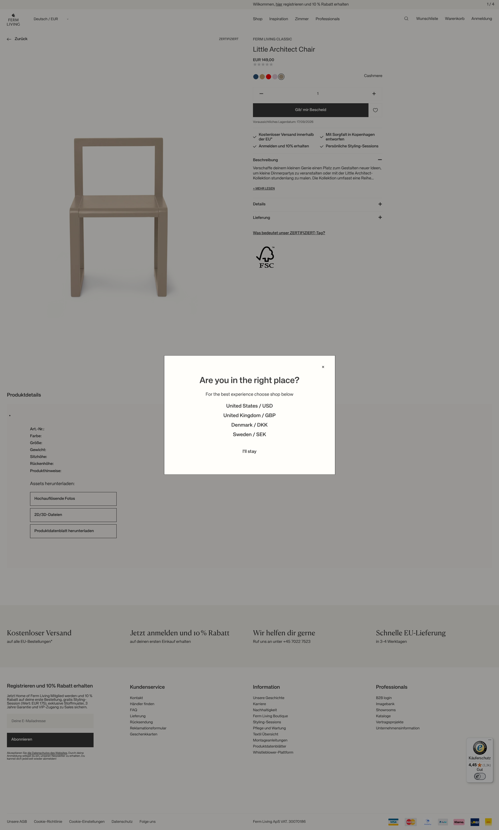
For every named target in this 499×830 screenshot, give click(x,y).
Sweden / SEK (249, 434)
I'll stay (250, 451)
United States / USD (249, 406)
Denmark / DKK (249, 425)
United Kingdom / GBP (249, 415)
